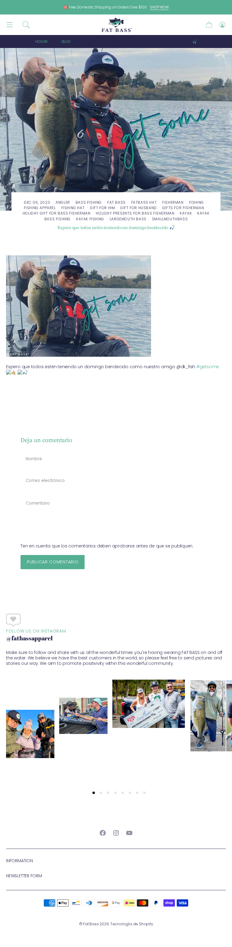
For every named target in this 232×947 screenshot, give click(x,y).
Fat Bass (90, 923)
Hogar (41, 41)
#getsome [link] (207, 367)
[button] (26, 24)
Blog (66, 41)
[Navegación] (9, 25)
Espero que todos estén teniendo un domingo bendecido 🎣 (141, 41)
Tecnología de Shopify (131, 923)
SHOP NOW (159, 7)
